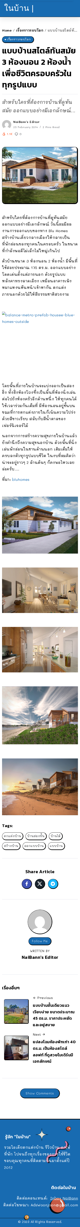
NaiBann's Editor (26, 122)
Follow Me (40, 941)
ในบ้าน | (19, 8)
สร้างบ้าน (11, 846)
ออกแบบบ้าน (34, 846)
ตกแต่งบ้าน (12, 836)
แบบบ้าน (56, 846)
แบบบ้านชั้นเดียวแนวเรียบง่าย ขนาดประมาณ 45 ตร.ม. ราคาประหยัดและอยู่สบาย (53, 1015)
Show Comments (40, 1093)
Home (7, 30)
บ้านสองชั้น (36, 836)
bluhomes (21, 479)
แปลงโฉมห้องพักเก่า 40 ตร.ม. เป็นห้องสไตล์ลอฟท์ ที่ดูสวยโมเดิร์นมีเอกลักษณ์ (54, 1051)
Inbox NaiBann (64, 1198)
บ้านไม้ (56, 836)
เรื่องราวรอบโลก (29, 30)
